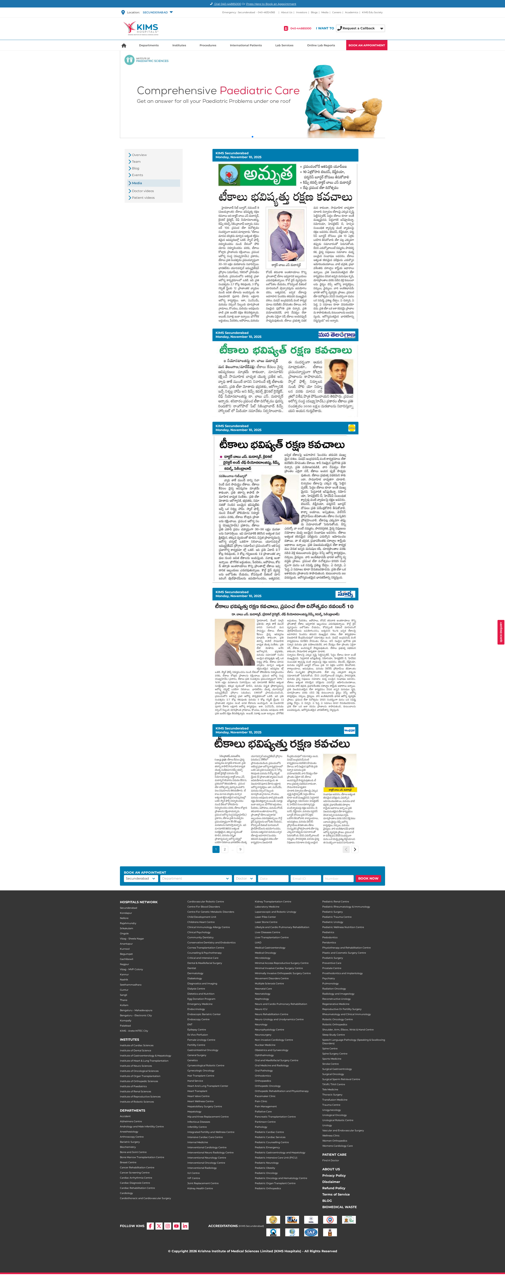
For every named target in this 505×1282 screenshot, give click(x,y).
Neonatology (262, 993)
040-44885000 (300, 28)
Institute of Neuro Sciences (136, 1065)
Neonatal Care (263, 988)
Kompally (125, 1020)
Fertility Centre (196, 1044)
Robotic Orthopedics (334, 1024)
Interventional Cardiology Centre (206, 1147)
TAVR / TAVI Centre (333, 1084)
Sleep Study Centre (333, 1034)
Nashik (124, 979)
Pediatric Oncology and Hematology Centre (281, 1178)
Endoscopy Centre (198, 1019)
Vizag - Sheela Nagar (132, 938)
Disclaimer (331, 1182)
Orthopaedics (263, 1080)
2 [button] (225, 849)
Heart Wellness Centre (200, 1101)
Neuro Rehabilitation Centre (271, 1014)
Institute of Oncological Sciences (139, 1070)
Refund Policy (333, 1188)
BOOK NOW (368, 878)
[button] (157, 12)
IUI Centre (193, 1172)
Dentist (191, 968)
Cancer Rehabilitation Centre (137, 1167)
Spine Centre (330, 1048)
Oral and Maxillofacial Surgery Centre (276, 1060)
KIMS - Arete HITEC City (134, 1030)
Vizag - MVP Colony (131, 969)
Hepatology (194, 1111)
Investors (301, 12)
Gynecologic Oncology (200, 1070)
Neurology (261, 1024)
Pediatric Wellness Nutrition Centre (343, 927)
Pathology (261, 1126)
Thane (123, 1000)
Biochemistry (128, 1146)
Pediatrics (328, 932)
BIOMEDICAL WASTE (339, 1207)
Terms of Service (336, 1194)
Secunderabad (128, 907)
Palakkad (125, 1025)
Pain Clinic (261, 1101)
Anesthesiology (129, 1131)
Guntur (124, 989)
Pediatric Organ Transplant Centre (275, 1183)
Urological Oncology (334, 1115)
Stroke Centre (330, 1063)
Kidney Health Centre (200, 1188)
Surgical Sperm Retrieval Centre (341, 1079)
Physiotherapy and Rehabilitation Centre (346, 947)
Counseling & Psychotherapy (204, 952)
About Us (286, 12)
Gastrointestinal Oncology (202, 1050)
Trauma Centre (331, 1104)
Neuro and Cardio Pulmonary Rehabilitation (281, 1003)
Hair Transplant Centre (200, 1075)
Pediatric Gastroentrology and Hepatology (280, 1152)
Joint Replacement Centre (203, 1183)
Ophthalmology (264, 1055)
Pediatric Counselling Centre (272, 1142)
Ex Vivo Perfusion (197, 1034)
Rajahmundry (128, 923)
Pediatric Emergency (267, 1147)
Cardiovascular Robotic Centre (205, 901)
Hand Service (195, 1080)
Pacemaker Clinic (265, 1096)
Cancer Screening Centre (135, 1172)
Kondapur (126, 912)
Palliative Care (263, 1111)
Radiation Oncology (334, 988)
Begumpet (126, 953)
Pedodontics (330, 937)
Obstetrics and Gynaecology (271, 1050)
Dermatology (195, 973)
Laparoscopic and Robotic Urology (275, 911)
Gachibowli (126, 959)
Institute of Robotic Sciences (137, 1101)
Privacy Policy (334, 1175)
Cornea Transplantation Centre (205, 947)
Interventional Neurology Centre (206, 1157)
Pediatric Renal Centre (335, 901)
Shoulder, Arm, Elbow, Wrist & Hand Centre (348, 1029)
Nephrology (262, 998)
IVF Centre (193, 1178)
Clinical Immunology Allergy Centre (208, 927)
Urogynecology (331, 1109)
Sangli (123, 994)
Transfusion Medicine (334, 1099)
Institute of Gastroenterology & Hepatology (145, 1055)
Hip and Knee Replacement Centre (208, 1116)
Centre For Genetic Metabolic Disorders (210, 911)
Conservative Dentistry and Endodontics (211, 942)
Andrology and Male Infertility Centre (142, 1126)
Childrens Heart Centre (201, 922)
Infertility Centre (197, 1126)
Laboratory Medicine (267, 906)
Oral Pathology (264, 1070)
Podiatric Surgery (332, 957)
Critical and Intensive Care (202, 957)
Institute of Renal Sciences (135, 1091)
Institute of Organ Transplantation (140, 1076)
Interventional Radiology (202, 1167)
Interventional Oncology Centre (206, 1162)
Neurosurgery (263, 1034)
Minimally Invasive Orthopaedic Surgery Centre (283, 973)
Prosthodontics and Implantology (342, 973)
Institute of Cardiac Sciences (136, 1045)
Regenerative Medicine (335, 1003)
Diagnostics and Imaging (202, 983)
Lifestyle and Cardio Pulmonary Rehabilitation (282, 927)
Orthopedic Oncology (268, 1085)
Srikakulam (126, 928)
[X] (159, 1226)
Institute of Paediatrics (133, 1086)
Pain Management (266, 1106)
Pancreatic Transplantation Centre (275, 1116)
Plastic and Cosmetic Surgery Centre (344, 952)
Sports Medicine (331, 1058)
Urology (327, 1125)
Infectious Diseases (198, 1121)
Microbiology (262, 957)
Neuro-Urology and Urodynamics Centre (279, 1019)
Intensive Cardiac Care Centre (205, 1137)
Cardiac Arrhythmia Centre (136, 1177)
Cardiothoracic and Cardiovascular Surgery (145, 1198)
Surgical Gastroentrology (337, 1068)
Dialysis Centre (196, 988)
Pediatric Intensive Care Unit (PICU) (276, 1157)
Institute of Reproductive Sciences (140, 1096)
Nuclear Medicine (265, 1044)
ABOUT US (331, 1169)
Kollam (124, 1005)
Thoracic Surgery (332, 1094)
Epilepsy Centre (196, 1029)
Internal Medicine (197, 1142)
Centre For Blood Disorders (203, 906)
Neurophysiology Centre (269, 1029)
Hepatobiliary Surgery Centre (204, 1106)
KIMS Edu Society (372, 12)
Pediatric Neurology (267, 1162)
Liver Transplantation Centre (272, 937)
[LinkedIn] (185, 1226)
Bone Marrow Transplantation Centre (142, 1157)
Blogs (314, 12)
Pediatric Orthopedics (268, 1188)
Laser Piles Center (265, 916)
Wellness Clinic (331, 1135)
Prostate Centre (331, 968)
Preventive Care (331, 963)
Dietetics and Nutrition (200, 993)
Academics (351, 12)
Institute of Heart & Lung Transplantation (144, 1060)
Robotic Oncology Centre (337, 1019)
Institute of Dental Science (135, 1050)
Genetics (192, 1060)
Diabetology (194, 978)
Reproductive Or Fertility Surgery (342, 1009)
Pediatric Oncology (266, 1172)
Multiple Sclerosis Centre (269, 983)
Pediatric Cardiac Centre (269, 1132)
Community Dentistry (200, 937)
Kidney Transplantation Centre (273, 901)
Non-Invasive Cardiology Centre (274, 1039)
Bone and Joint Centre (133, 1152)
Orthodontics (263, 1075)
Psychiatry (328, 978)
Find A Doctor (330, 1160)
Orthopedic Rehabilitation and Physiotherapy (282, 1091)
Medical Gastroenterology (270, 947)
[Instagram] (167, 1226)
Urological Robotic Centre (337, 1120)
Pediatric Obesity (265, 1167)
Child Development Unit (201, 916)
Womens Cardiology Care (337, 1145)
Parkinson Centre (265, 1121)
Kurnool (125, 948)
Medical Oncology (265, 952)
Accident (125, 1116)
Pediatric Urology (332, 922)
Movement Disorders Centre (272, 978)
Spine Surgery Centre (334, 1053)
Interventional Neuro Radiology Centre (210, 1152)
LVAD (258, 942)
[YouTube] (176, 1226)
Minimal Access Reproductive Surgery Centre (282, 963)
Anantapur (126, 943)
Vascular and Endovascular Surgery (343, 1130)
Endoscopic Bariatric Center (204, 1014)
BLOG (327, 1201)
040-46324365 (266, 12)
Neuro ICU (261, 1009)
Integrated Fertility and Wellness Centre (210, 1132)
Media (324, 12)
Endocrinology (196, 1009)
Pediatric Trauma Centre (337, 916)
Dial (227, 4)
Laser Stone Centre (266, 922)
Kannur (124, 974)
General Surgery (196, 1055)
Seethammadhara (130, 984)
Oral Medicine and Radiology (272, 1065)
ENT (189, 1024)
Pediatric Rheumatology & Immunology (346, 906)
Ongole (124, 933)
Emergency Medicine (199, 1003)
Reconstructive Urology (336, 998)
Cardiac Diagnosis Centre (135, 1182)
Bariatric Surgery (130, 1141)
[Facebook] (150, 1226)
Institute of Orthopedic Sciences (139, 1081)
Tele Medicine (330, 1089)
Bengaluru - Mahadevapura (136, 1010)
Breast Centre (128, 1162)
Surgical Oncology (333, 1074)
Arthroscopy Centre (132, 1136)
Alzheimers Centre (131, 1121)
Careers (336, 12)
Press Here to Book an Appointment (271, 4)
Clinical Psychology (198, 932)
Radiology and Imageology (338, 993)
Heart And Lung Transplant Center (207, 1085)
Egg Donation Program (201, 998)
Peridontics (329, 942)
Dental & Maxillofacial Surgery (204, 963)
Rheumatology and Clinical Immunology (346, 1014)
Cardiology (126, 1193)
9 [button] (240, 849)
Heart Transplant (197, 1091)
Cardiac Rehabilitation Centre (137, 1187)
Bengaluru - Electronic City (136, 1015)
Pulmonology (330, 983)
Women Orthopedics (334, 1140)
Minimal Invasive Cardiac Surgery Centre (279, 968)
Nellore (124, 918)
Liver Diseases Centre (267, 932)
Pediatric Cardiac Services (270, 1137)
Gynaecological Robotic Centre (205, 1065)
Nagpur (124, 964)
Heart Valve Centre (198, 1096)
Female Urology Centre (201, 1039)
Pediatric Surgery (332, 911)
